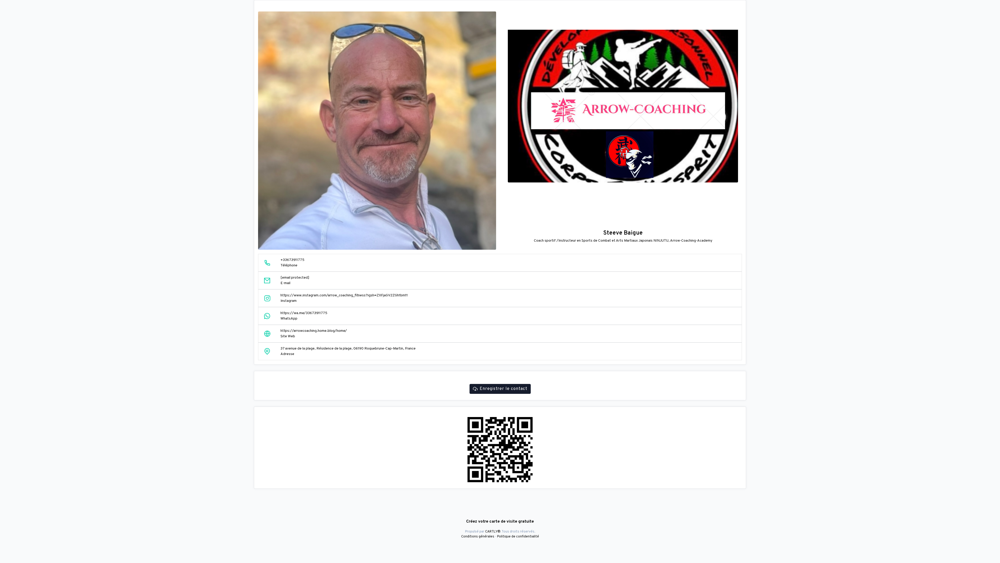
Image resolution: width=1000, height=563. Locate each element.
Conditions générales (477, 536)
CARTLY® (492, 531)
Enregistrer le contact (503, 388)
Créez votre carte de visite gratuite (500, 521)
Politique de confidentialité (518, 536)
